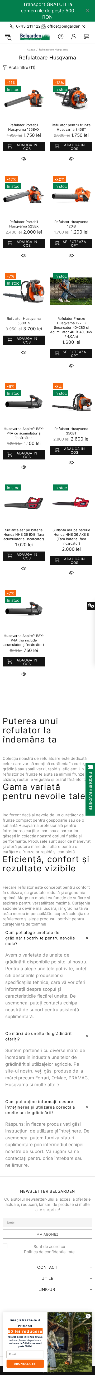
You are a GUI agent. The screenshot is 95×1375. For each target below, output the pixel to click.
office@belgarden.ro (66, 26)
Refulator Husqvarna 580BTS (24, 320)
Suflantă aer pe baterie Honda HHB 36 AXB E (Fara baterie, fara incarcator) (71, 536)
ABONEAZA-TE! (25, 1363)
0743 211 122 (28, 26)
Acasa (31, 49)
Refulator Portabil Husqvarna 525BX (24, 224)
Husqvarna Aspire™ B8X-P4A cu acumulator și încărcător (24, 433)
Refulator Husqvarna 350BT (71, 431)
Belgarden (34, 37)
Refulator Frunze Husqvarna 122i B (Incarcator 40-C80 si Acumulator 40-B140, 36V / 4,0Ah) (71, 327)
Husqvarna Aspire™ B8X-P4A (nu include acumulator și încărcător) (23, 640)
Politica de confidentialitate (49, 1251)
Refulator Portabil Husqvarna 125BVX (23, 127)
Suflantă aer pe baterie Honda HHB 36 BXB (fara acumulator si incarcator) (23, 534)
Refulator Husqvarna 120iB (71, 224)
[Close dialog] (88, 1316)
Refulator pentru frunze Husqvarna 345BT (71, 127)
